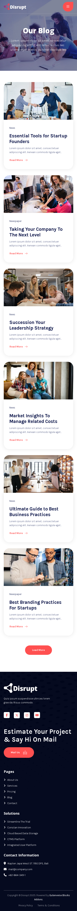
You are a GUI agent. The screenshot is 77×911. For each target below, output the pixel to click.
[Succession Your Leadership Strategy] (38, 287)
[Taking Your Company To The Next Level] (38, 194)
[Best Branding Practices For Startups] (38, 567)
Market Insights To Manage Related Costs (33, 418)
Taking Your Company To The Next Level (36, 232)
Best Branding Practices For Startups (35, 605)
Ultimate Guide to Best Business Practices (33, 511)
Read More (16, 160)
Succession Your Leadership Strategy (31, 325)
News (12, 127)
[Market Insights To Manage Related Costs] (38, 380)
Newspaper (15, 221)
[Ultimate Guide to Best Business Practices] (38, 474)
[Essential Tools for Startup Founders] (38, 101)
